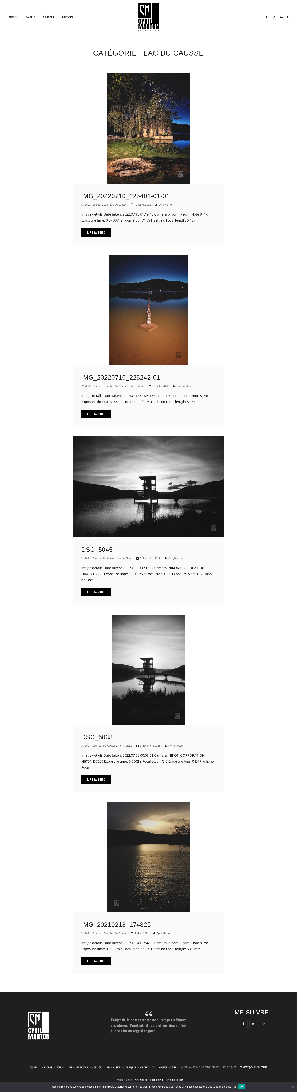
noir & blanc (125, 558)
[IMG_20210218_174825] (148, 857)
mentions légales (168, 1067)
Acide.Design (176, 1080)
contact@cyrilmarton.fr (253, 1067)
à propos (48, 17)
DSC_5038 (97, 737)
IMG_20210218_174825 (116, 924)
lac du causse (118, 204)
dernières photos (78, 1067)
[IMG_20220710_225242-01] (148, 310)
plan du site (113, 1067)
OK (241, 1086)
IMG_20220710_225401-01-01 (125, 196)
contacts (67, 17)
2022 (87, 204)
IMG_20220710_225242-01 (120, 377)
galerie (61, 1067)
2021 (87, 558)
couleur (97, 204)
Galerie (30, 17)
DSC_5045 (97, 549)
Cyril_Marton (166, 204)
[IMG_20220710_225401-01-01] (148, 128)
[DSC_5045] (148, 486)
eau (106, 204)
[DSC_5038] (148, 670)
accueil (34, 1067)
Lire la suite (99, 233)
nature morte (136, 386)
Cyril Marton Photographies (150, 1080)
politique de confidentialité (139, 1067)
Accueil (13, 17)
